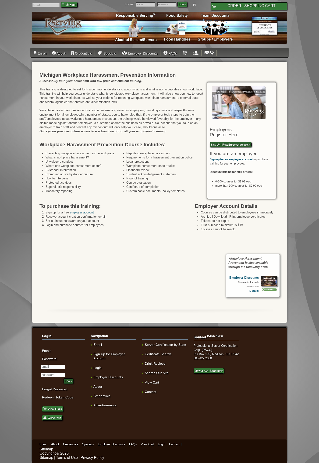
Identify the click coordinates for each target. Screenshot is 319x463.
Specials (109, 53)
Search (71, 5)
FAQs (172, 53)
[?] (194, 4)
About (60, 53)
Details (254, 290)
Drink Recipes (155, 363)
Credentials (83, 53)
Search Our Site (156, 373)
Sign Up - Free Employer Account (230, 144)
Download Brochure (209, 371)
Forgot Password (54, 389)
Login (182, 4)
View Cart (54, 409)
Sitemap (46, 449)
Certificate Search (158, 354)
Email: (46, 351)
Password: (49, 359)
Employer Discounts (142, 53)
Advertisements (104, 405)
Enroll (41, 53)
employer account (82, 212)
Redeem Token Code (57, 397)
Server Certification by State (165, 344)
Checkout (54, 418)
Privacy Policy (92, 458)
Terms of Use (67, 458)
